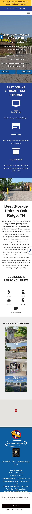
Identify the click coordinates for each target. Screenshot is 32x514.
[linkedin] (13, 8)
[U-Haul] (24, 8)
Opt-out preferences (12, 509)
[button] (29, 494)
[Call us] (30, 250)
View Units (22, 4)
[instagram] (10, 8)
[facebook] (8, 8)
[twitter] (16, 8)
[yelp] (18, 8)
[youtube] (21, 8)
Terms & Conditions (17, 461)
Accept (16, 505)
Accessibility (6, 461)
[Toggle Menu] (28, 12)
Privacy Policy (20, 509)
